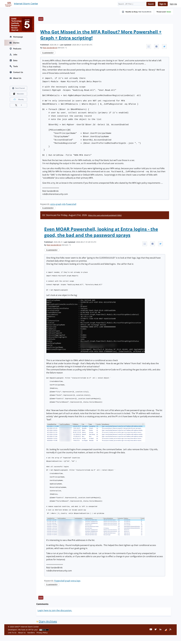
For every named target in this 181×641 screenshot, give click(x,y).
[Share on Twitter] (164, 46)
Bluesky (21, 99)
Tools (15, 66)
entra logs (75, 580)
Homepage (18, 36)
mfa (64, 204)
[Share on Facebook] (156, 46)
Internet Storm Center (26, 3)
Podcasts (17, 48)
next (41, 19)
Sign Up (173, 4)
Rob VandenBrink (145, 12)
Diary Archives (48, 621)
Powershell (71, 204)
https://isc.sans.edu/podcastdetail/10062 (105, 215)
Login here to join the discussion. (55, 610)
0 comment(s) (47, 52)
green (169, 12)
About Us (17, 78)
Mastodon (20, 94)
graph (58, 204)
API (29, 629)
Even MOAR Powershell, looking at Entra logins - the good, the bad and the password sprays (101, 232)
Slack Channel (20, 88)
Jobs (15, 54)
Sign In (162, 4)
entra (52, 204)
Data (15, 60)
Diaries (16, 42)
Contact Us (18, 72)
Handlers (31, 632)
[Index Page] (8, 4)
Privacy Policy (42, 632)
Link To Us (12, 632)
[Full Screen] (148, 46)
